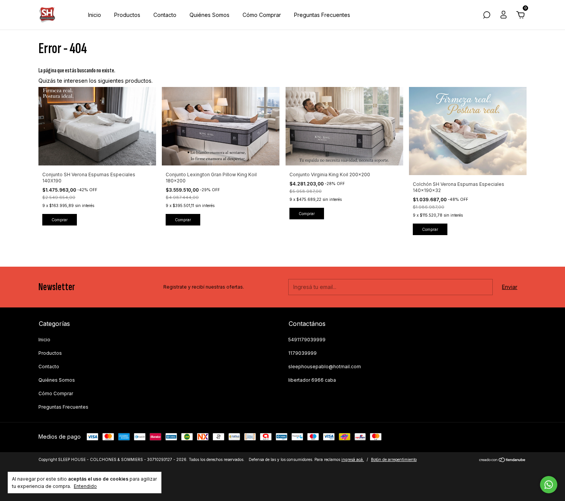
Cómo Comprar (262, 15)
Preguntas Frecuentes (322, 15)
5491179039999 (307, 339)
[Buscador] (486, 16)
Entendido (85, 486)
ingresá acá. (352, 459)
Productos (127, 15)
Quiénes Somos (209, 15)
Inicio (94, 15)
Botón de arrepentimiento (394, 459)
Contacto (164, 15)
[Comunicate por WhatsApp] (548, 484)
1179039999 (302, 353)
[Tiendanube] (503, 460)
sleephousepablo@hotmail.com (324, 366)
